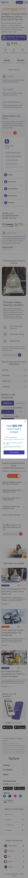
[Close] (25, 421)
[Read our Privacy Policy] (24, 446)
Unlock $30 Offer (14, 452)
